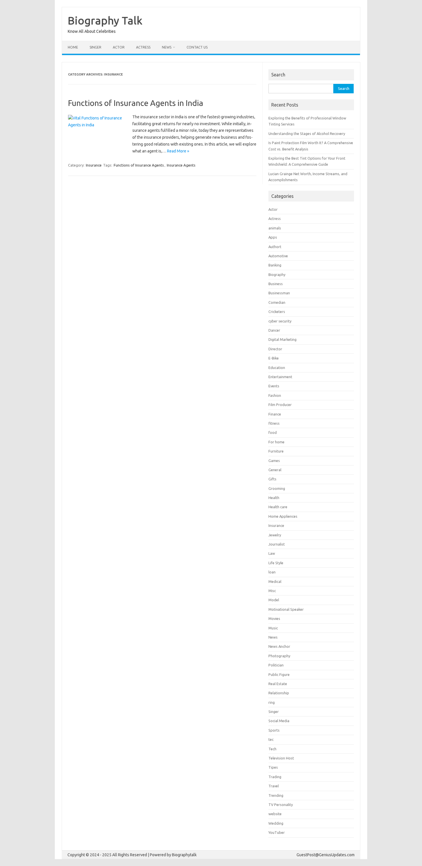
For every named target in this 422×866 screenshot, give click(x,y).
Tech (272, 749)
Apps (272, 237)
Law (271, 553)
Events (273, 386)
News (166, 47)
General (274, 470)
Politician (276, 665)
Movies (274, 618)
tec (271, 739)
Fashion (274, 395)
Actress (143, 47)
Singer (95, 47)
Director (275, 349)
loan (272, 572)
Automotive (278, 256)
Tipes (273, 767)
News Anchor (279, 646)
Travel (273, 786)
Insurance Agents (181, 165)
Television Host (281, 758)
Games (274, 461)
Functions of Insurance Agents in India (135, 102)
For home (276, 442)
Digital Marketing (282, 339)
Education (276, 368)
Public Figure (279, 674)
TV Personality (280, 805)
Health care (277, 507)
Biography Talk (105, 20)
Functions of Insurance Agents (139, 165)
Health (273, 498)
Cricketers (276, 312)
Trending (275, 795)
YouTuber (276, 832)
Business (275, 284)
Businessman (279, 293)
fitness (274, 423)
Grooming (276, 488)
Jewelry (274, 535)
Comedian (276, 302)
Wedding (275, 823)
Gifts (272, 479)
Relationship (278, 693)
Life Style (275, 563)
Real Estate (277, 684)
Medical (274, 581)
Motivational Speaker (286, 609)
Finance (274, 414)
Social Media (278, 721)
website (275, 814)
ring (271, 702)
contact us (197, 47)
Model (273, 600)
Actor (119, 47)
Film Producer (280, 405)
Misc (272, 591)
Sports (274, 730)
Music (273, 628)
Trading (274, 777)
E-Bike (273, 358)
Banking (274, 265)
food (272, 432)
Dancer (274, 330)
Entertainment (280, 377)
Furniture (276, 451)
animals (274, 228)
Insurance (94, 165)
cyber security (279, 321)
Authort (274, 247)
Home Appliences (282, 516)
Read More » (178, 151)
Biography (276, 274)
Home (73, 47)
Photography (279, 656)
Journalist (276, 544)
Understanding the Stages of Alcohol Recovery (306, 134)
